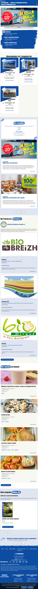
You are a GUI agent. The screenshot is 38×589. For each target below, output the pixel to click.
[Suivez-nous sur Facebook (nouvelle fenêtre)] (13, 562)
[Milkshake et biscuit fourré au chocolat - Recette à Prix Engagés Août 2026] (19, 377)
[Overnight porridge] (19, 406)
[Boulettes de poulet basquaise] (19, 462)
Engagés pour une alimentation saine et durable (14, 197)
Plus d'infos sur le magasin (8, 34)
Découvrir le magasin (10, 80)
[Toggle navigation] (36, 4)
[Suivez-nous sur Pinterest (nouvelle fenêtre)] (26, 562)
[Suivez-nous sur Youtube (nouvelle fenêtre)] (20, 562)
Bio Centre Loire (5, 301)
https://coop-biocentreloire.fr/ (7, 307)
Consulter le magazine (8, 527)
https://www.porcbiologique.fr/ (7, 349)
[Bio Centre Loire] (19, 286)
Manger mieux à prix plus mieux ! (10, 163)
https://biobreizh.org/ (5, 265)
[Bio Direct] (19, 329)
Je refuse (24, 587)
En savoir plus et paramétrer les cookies (12, 587)
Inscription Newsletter (20, 135)
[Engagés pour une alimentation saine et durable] (19, 185)
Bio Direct (4, 343)
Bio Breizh (4, 259)
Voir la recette (33, 396)
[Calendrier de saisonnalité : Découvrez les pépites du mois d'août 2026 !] (19, 18)
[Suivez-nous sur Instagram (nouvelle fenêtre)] (23, 562)
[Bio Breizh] (19, 244)
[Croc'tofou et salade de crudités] (19, 434)
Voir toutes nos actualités (19, 211)
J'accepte (30, 587)
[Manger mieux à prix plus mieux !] (19, 150)
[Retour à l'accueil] (4, 1)
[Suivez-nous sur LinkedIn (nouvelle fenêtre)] (17, 562)
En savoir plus (33, 271)
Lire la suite (32, 171)
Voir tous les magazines (6, 531)
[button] (1, 18)
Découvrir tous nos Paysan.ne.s (7, 359)
